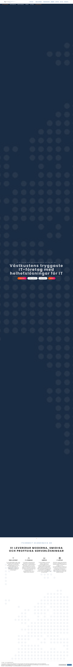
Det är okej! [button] (69, 664)
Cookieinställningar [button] (62, 664)
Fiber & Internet (38, 1)
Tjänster (31, 1)
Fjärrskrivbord (46, 1)
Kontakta (66, 1)
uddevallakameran (20, 4)
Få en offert (22, 278)
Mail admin (32, 4)
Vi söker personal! (38, 4)
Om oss (61, 1)
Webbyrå (52, 1)
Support (57, 1)
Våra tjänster (32, 278)
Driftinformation (13, 4)
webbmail (27, 4)
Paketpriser (43, 278)
